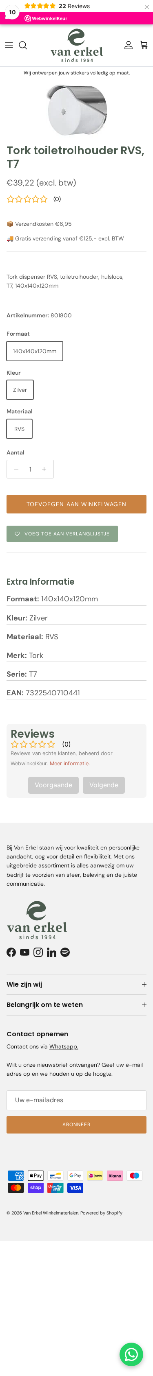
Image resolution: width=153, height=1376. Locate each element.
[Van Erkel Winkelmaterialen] (76, 45)
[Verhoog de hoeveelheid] (46, 469)
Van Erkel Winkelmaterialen (50, 1213)
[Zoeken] (27, 45)
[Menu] (9, 45)
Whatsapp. (63, 1046)
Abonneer (76, 1124)
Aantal (15, 452)
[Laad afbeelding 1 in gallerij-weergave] (76, 109)
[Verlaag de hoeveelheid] (14, 469)
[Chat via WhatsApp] (131, 1354)
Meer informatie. (70, 763)
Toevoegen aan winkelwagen (77, 504)
